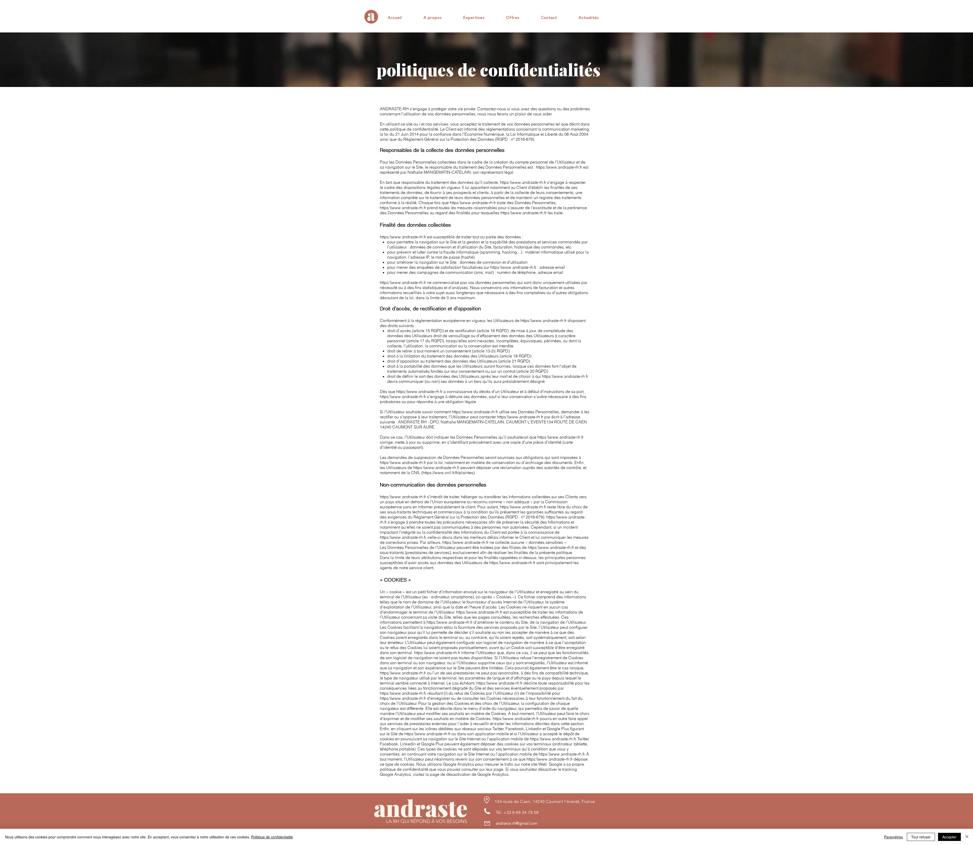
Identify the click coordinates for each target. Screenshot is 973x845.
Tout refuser (921, 836)
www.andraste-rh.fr (565, 167)
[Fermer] (967, 837)
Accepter (949, 836)
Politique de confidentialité (272, 836)
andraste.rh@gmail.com (516, 824)
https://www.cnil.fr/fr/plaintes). (449, 472)
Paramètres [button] (893, 836)
